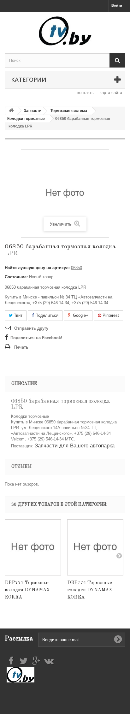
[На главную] (11, 111)
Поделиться (46, 315)
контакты (85, 92)
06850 (76, 267)
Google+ (80, 315)
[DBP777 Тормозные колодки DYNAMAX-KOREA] (33, 547)
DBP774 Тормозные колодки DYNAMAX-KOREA (90, 590)
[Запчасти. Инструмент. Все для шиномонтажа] (65, 30)
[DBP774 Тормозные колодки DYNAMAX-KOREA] (95, 547)
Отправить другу (31, 328)
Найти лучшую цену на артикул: (37, 267)
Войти (116, 5)
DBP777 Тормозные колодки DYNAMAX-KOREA (28, 590)
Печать (21, 347)
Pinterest (110, 315)
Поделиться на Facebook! (36, 337)
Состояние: (16, 276)
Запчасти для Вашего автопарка (75, 446)
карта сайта (111, 92)
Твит (17, 315)
